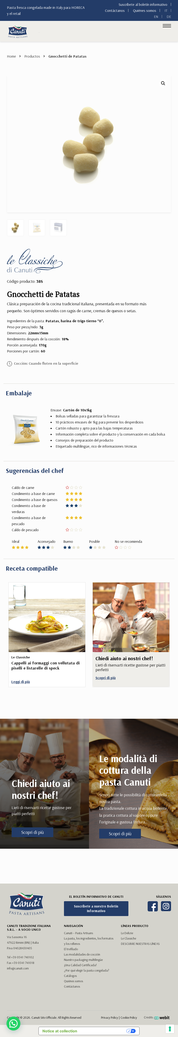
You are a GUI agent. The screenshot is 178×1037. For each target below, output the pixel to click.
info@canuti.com (18, 968)
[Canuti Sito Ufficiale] (18, 31)
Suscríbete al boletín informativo (143, 4)
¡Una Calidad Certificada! (80, 965)
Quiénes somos (144, 10)
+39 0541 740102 (22, 957)
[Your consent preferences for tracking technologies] (169, 1028)
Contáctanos (115, 10)
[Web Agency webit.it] (162, 1017)
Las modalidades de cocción (82, 954)
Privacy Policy (109, 1017)
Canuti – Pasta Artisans (78, 933)
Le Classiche (128, 938)
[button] (163, 83)
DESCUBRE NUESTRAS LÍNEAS (140, 944)
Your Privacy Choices (104, 1031)
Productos (32, 56)
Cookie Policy (129, 1017)
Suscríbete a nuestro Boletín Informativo (96, 908)
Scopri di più (32, 832)
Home (11, 56)
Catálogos (70, 976)
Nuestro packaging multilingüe (83, 960)
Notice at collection (59, 1031)
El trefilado (71, 949)
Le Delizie (127, 933)
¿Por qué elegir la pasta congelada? (86, 970)
